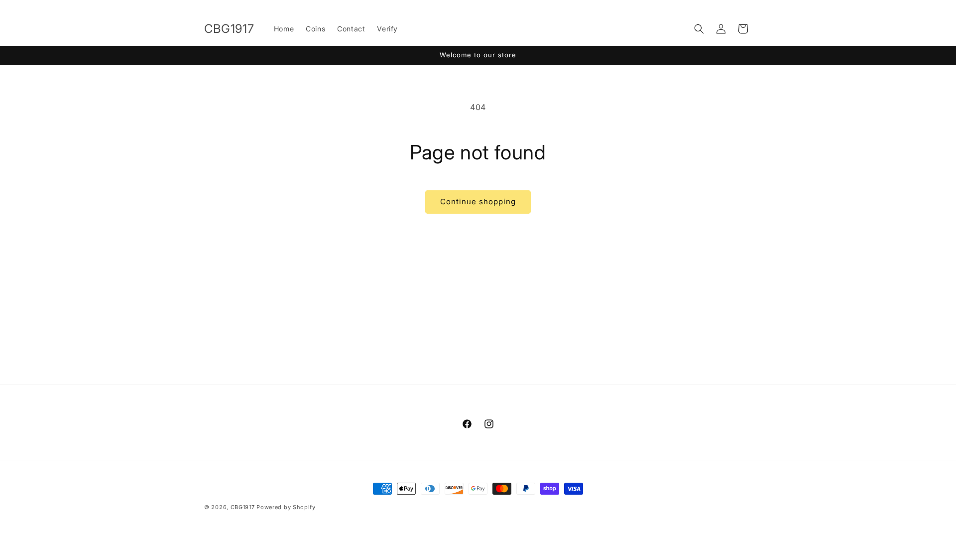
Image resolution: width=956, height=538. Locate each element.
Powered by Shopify (286, 507)
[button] (699, 29)
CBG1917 (243, 507)
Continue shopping (478, 201)
